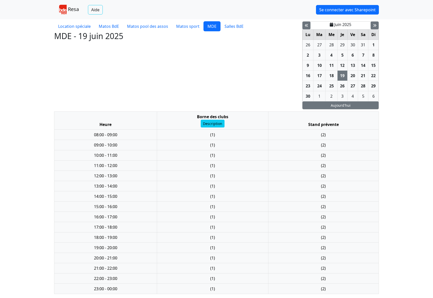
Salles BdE (234, 26)
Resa (73, 9)
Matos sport (187, 26)
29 (342, 45)
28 (331, 45)
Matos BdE (109, 26)
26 (308, 45)
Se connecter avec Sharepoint (347, 10)
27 (319, 45)
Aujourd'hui (341, 105)
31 (363, 45)
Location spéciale (74, 26)
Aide (95, 10)
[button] (213, 123)
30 (353, 45)
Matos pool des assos (147, 26)
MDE (211, 26)
